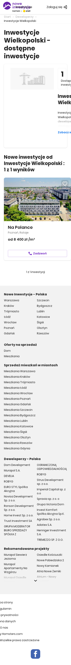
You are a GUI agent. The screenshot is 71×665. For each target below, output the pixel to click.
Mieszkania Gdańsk (17, 404)
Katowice (43, 317)
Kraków (9, 306)
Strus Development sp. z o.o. (50, 482)
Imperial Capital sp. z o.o (51, 491)
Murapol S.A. (12, 470)
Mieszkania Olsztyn (17, 437)
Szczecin (43, 300)
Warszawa (11, 300)
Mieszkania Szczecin (18, 410)
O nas (4, 628)
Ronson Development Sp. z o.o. (19, 508)
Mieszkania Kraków (17, 377)
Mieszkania (12, 356)
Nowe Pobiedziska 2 (50, 560)
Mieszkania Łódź (15, 388)
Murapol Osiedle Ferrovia (15, 579)
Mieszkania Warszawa (19, 371)
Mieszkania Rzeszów (18, 443)
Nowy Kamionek (48, 566)
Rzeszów (43, 333)
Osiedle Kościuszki (49, 555)
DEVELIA (9, 476)
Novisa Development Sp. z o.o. (18, 498)
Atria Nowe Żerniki (49, 571)
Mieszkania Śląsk (15, 432)
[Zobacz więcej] (35, 581)
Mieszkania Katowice (18, 426)
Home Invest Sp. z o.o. (18, 515)
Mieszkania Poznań (17, 399)
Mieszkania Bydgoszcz (20, 415)
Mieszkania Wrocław (18, 393)
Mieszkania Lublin (16, 421)
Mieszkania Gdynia (17, 448)
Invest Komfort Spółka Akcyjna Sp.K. (50, 512)
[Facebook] (35, 654)
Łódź (7, 317)
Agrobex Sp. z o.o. (48, 519)
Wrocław (10, 322)
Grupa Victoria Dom (50, 504)
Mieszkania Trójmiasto (19, 382)
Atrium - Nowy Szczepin (46, 579)
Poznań (9, 328)
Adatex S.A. (44, 525)
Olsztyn (42, 328)
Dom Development (17, 465)
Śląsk (40, 322)
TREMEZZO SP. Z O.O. (50, 540)
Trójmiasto (11, 311)
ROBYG (8, 481)
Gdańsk (9, 333)
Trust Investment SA (18, 521)
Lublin (41, 311)
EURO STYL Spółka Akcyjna (16, 489)
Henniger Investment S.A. (51, 532)
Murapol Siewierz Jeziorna (15, 557)
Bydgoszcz (44, 306)
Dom (7, 351)
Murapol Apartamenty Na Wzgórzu (15, 568)
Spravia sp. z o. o (48, 499)
